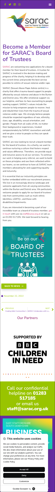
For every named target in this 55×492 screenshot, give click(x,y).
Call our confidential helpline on (27, 393)
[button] (50, 4)
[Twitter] (9, 4)
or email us (27, 406)
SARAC (6, 66)
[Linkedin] (14, 4)
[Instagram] (19, 4)
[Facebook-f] (5, 4)
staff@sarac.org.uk (32, 213)
